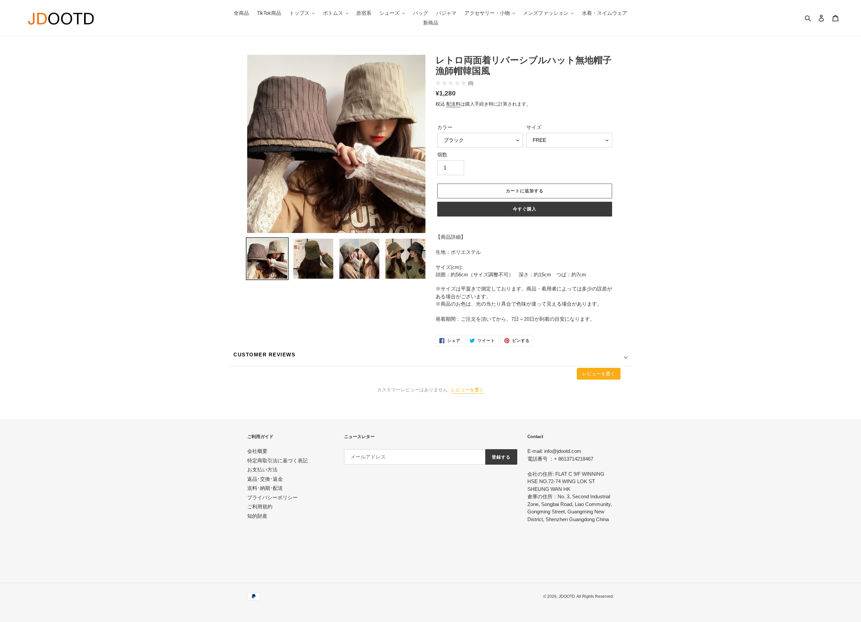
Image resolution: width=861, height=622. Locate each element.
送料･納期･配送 (265, 488)
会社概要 (257, 451)
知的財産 (257, 516)
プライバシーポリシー (272, 497)
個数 (442, 154)
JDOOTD (567, 596)
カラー (444, 127)
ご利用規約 (259, 506)
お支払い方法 (262, 469)
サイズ (533, 127)
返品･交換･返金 (265, 479)
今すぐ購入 (524, 208)
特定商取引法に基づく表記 (277, 460)
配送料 (453, 104)
